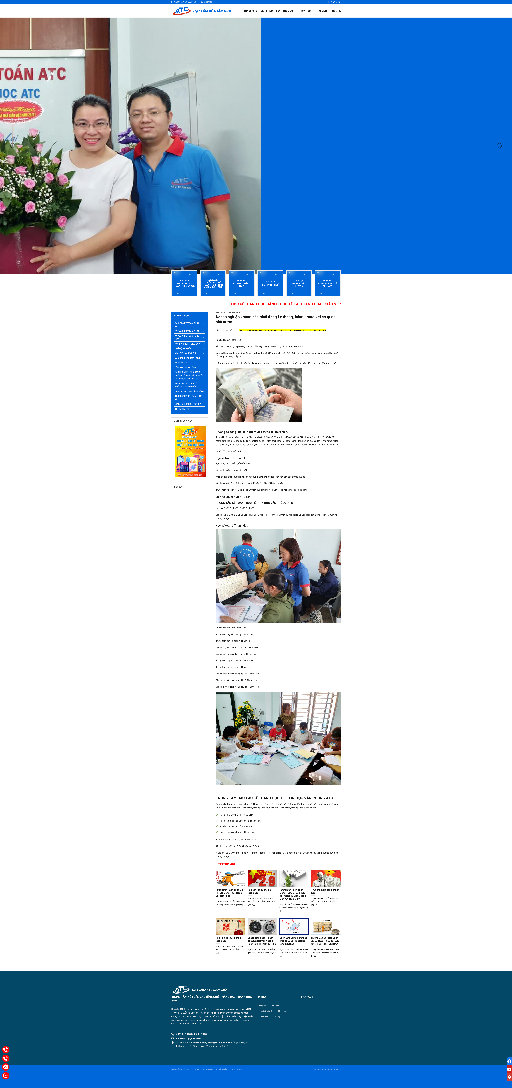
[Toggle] (204, 325)
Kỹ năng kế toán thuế (187, 331)
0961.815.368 (235, 846)
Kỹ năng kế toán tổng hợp (187, 337)
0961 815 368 (183, 1034)
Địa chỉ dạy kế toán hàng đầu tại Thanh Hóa (237, 673)
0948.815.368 (251, 846)
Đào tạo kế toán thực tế (187, 325)
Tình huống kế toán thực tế (188, 398)
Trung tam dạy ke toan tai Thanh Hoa (234, 660)
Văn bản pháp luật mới (187, 358)
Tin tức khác (182, 409)
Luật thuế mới (285, 11)
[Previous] (12, 145)
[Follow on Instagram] (331, 2)
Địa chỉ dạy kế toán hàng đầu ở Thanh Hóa (236, 680)
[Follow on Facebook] (328, 2)
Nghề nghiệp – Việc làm (187, 344)
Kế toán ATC (181, 362)
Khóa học (305, 11)
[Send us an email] (336, 2)
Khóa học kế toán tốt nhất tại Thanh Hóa (187, 385)
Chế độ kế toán (183, 348)
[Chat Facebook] (5, 1067)
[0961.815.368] (5, 1049)
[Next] (499, 145)
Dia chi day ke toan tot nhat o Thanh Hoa (236, 654)
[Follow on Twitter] (334, 2)
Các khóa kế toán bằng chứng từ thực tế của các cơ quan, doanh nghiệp (189, 375)
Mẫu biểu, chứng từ (185, 353)
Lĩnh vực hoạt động (185, 367)
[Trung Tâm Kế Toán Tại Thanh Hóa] (202, 11)
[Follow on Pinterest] (339, 2)
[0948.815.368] (5, 1058)
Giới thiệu (267, 11)
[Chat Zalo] (5, 1075)
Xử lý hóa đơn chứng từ (188, 404)
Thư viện (321, 11)
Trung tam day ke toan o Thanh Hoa (234, 667)
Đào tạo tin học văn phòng (189, 391)
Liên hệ (336, 11)
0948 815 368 (199, 1034)
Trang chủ (250, 11)
